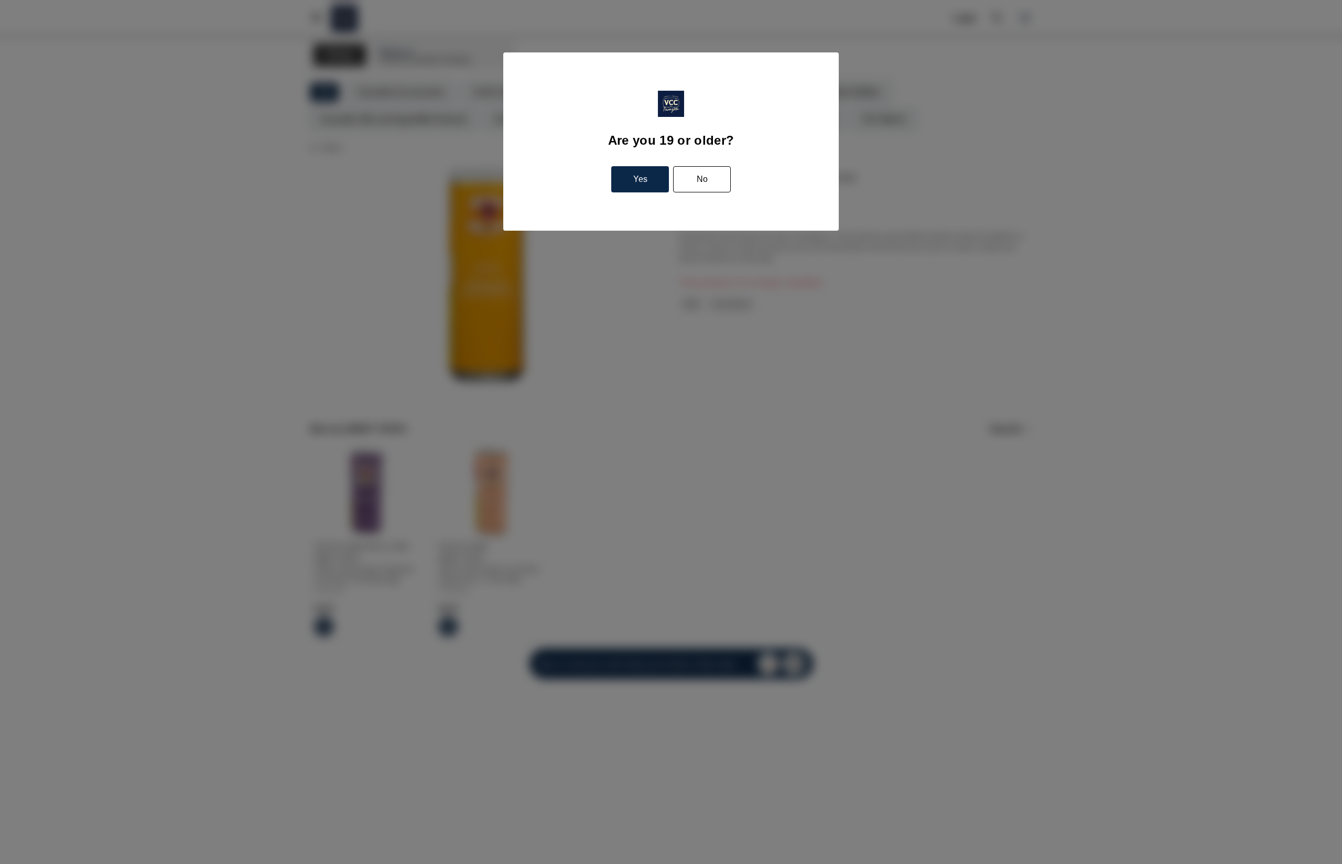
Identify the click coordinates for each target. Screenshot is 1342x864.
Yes (640, 179)
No (702, 179)
